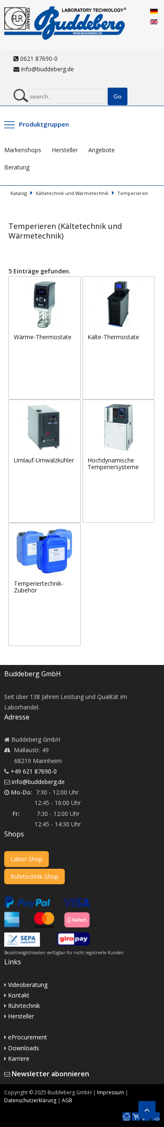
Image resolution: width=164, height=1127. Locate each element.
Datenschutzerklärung (30, 1100)
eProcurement (27, 1037)
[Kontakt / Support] (155, 1112)
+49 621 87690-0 (34, 771)
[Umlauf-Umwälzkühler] (45, 405)
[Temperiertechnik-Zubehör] (44, 528)
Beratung (16, 167)
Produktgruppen (44, 124)
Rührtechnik (24, 1006)
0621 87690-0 (38, 58)
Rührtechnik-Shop (34, 876)
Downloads (23, 1048)
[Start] (126, 1116)
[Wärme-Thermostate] (45, 282)
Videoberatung (28, 985)
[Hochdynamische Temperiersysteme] (118, 405)
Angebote (101, 150)
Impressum (110, 1092)
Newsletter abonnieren (50, 1073)
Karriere (18, 1058)
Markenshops (22, 150)
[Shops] (136, 1116)
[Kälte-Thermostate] (118, 282)
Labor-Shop (26, 859)
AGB (67, 1100)
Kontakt (18, 995)
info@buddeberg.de (46, 69)
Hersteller (65, 150)
